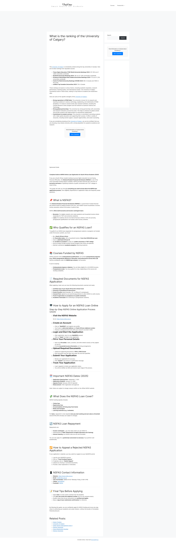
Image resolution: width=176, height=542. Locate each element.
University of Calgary (57, 67)
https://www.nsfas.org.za (64, 319)
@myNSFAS (61, 481)
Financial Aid (120, 5)
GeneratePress (94, 539)
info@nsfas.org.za (62, 478)
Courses (112, 5)
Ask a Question (75, 134)
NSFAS (61, 483)
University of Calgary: (81, 96)
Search (109, 35)
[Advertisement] (88, 20)
